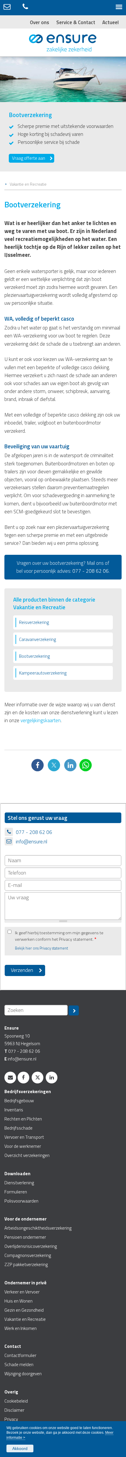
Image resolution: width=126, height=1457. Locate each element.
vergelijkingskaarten (41, 720)
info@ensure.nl (31, 841)
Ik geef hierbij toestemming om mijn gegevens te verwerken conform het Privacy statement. (59, 936)
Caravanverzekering (37, 639)
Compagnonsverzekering (27, 1255)
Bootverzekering (34, 656)
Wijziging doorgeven (23, 1373)
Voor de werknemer (22, 1146)
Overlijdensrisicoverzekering (30, 1246)
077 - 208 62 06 (90, 571)
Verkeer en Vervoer (22, 1291)
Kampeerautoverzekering (43, 673)
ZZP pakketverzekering (26, 1264)
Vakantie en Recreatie (28, 184)
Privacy (11, 1419)
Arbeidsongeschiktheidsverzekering (37, 1228)
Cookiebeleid (16, 1401)
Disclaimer (14, 1410)
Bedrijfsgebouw (19, 1100)
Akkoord (20, 1448)
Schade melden (18, 1364)
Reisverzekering (34, 622)
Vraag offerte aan (28, 158)
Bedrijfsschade (18, 1128)
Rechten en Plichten (23, 1118)
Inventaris (13, 1109)
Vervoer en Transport (24, 1137)
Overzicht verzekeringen (27, 1155)
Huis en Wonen (18, 1301)
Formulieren (15, 1191)
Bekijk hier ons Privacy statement (41, 948)
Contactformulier (20, 1355)
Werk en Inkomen (20, 1328)
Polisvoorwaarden (21, 1201)
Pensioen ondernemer (25, 1237)
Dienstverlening (19, 1182)
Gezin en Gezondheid (24, 1310)
